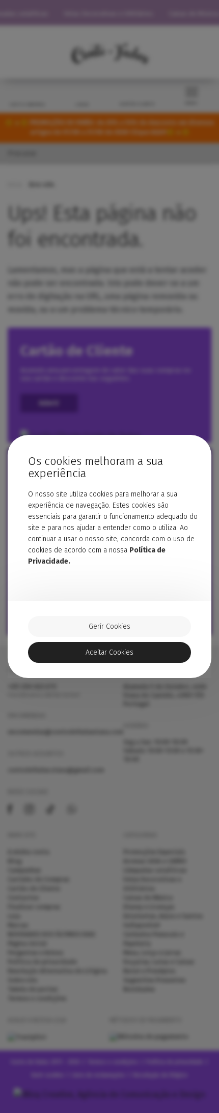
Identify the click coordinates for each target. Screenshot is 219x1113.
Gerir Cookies (109, 626)
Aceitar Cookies (109, 652)
